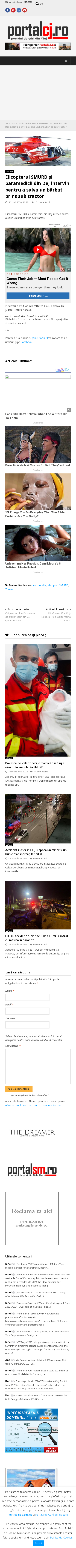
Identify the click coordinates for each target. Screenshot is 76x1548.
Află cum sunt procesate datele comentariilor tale (33, 1105)
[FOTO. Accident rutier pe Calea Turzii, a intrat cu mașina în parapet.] (38, 905)
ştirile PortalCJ (40, 338)
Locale (20, 123)
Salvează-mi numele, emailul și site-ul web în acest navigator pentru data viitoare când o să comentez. (34, 1038)
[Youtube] (24, 10)
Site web (10, 1018)
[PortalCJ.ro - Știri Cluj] (38, 38)
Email (9, 1004)
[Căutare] (66, 61)
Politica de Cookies (20, 1514)
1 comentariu (41, 771)
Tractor (9, 589)
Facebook (26, 342)
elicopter (53, 585)
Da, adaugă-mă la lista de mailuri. (30, 1095)
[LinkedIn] (19, 10)
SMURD (63, 585)
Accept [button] (38, 1543)
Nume (9, 990)
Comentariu (13, 1045)
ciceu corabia (38, 585)
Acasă (12, 123)
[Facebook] (7, 10)
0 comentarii (43, 202)
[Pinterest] (13, 10)
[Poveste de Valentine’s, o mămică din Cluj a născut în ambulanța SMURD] (38, 700)
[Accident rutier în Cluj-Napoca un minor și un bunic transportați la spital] (38, 818)
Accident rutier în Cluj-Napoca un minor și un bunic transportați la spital (36, 852)
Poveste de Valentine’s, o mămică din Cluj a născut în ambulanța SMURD (34, 765)
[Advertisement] (38, 92)
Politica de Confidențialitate (51, 1514)
